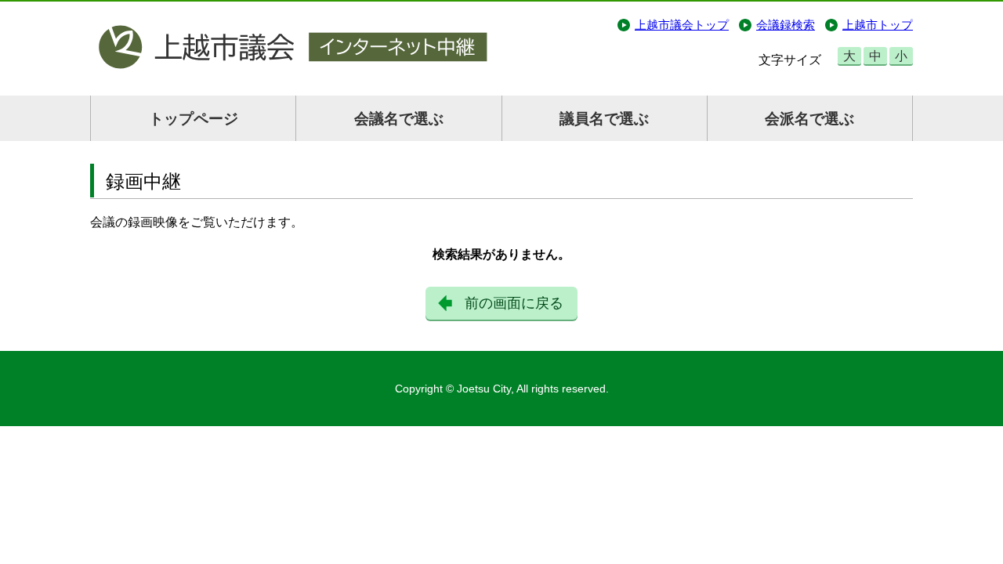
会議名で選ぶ (399, 118)
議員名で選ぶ (604, 118)
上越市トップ (877, 24)
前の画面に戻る (514, 303)
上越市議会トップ (682, 24)
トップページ (193, 118)
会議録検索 (785, 24)
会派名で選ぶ (809, 118)
